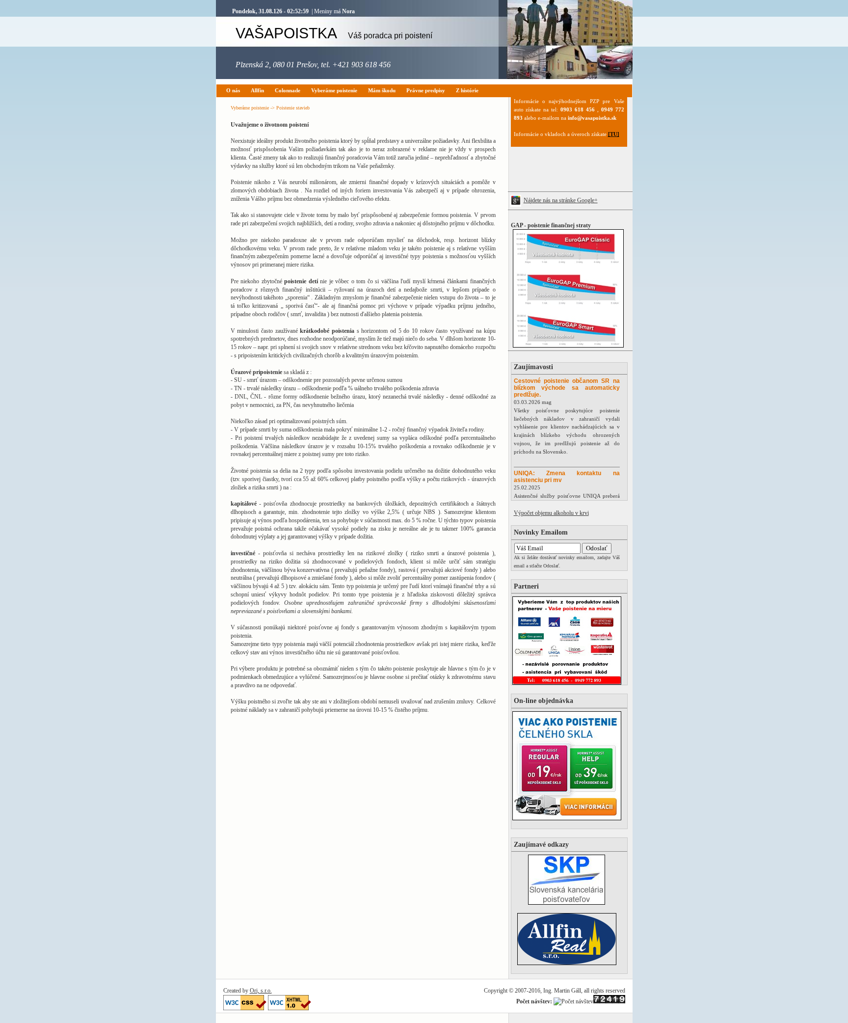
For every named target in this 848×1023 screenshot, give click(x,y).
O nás (233, 90)
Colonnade (287, 90)
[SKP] (566, 902)
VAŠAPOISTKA (334, 33)
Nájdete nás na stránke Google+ (561, 200)
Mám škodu (382, 90)
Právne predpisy (425, 90)
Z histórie (467, 90)
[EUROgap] (566, 345)
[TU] (613, 134)
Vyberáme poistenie (334, 90)
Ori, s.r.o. (261, 990)
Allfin (257, 90)
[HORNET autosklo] (566, 818)
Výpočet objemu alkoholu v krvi (551, 513)
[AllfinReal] (566, 963)
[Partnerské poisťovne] (566, 682)
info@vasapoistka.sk (592, 118)
